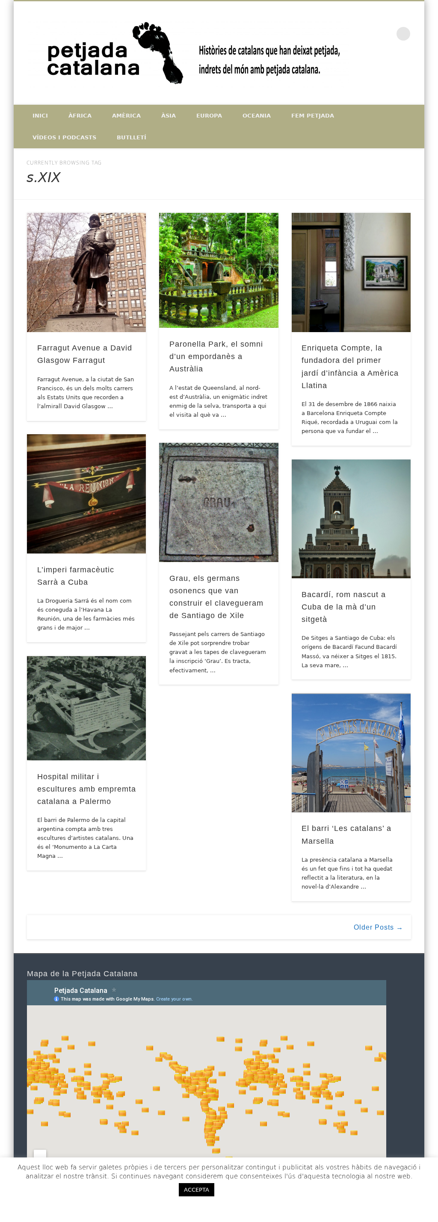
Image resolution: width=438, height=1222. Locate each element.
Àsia (168, 115)
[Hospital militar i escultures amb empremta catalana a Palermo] (86, 708)
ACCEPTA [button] (196, 1190)
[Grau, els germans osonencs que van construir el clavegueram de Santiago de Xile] (218, 502)
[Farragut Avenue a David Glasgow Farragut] (86, 272)
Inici (40, 115)
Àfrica (80, 115)
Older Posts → (378, 927)
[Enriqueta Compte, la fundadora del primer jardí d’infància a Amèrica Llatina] (351, 272)
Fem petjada (312, 115)
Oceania (257, 115)
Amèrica (126, 115)
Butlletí (131, 137)
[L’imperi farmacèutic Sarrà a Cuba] (86, 494)
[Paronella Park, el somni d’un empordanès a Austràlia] (218, 270)
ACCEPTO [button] (245, 1189)
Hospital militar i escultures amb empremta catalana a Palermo (86, 789)
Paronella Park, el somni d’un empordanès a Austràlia (216, 356)
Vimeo (415, 73)
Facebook (379, 73)
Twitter (397, 73)
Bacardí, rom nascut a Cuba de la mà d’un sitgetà (344, 607)
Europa (209, 115)
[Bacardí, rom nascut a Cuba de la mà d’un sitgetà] (351, 519)
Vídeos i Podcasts (64, 137)
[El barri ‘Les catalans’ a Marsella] (351, 753)
